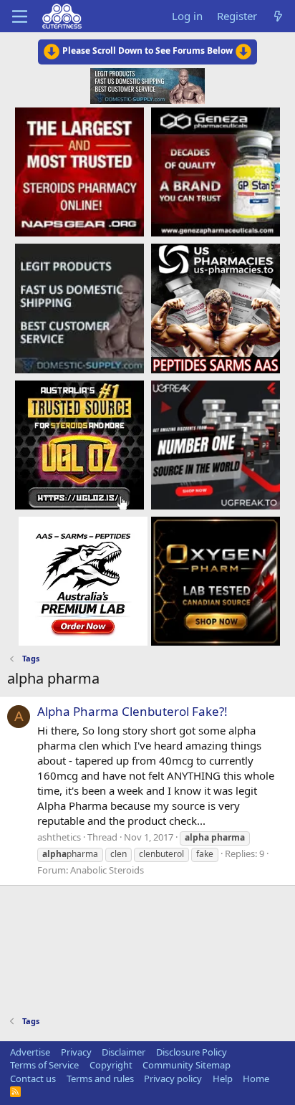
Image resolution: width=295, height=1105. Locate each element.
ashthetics (59, 837)
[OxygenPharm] (215, 580)
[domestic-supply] (79, 307)
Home (256, 1078)
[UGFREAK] (215, 444)
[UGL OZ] (79, 444)
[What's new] (278, 16)
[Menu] (20, 16)
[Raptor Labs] (83, 580)
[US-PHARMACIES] (215, 307)
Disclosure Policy (191, 1052)
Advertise (30, 1052)
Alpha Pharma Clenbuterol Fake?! (132, 711)
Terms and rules (100, 1078)
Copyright (111, 1064)
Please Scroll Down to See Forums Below (147, 50)
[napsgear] (79, 171)
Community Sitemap (186, 1064)
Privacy (76, 1052)
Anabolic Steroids (107, 870)
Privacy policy (173, 1078)
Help (223, 1078)
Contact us (33, 1078)
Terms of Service (44, 1064)
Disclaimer (123, 1052)
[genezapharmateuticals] (215, 171)
